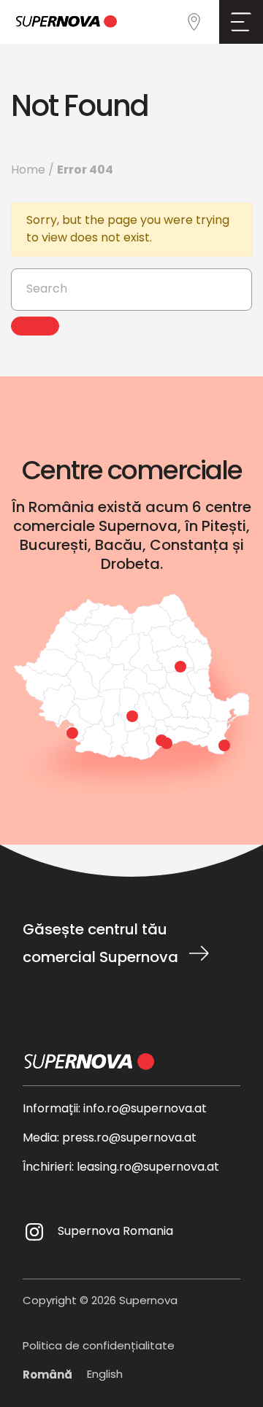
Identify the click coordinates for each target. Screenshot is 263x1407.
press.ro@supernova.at (129, 1138)
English (105, 1375)
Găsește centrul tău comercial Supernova (100, 944)
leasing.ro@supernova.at (148, 1167)
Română (47, 1375)
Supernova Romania (115, 1231)
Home (28, 170)
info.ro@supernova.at (145, 1109)
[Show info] (180, 667)
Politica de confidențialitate (99, 1347)
